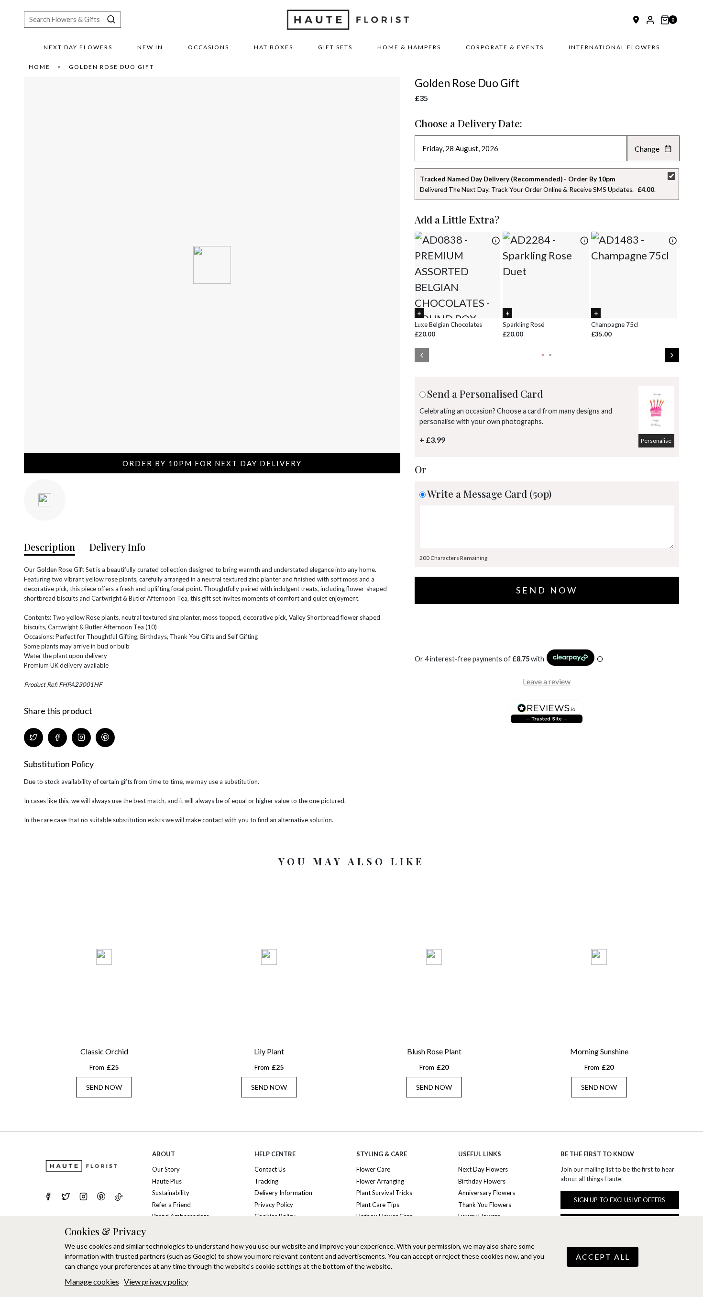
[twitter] (66, 1197)
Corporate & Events (505, 47)
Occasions (208, 47)
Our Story (166, 1169)
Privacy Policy (273, 1204)
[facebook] (48, 1197)
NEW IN (150, 47)
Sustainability (170, 1192)
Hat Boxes (273, 47)
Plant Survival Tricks (384, 1192)
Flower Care (373, 1169)
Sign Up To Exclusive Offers (619, 1200)
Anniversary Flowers (486, 1192)
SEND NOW (104, 1087)
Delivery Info (117, 546)
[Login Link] (650, 19)
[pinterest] (101, 1197)
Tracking (266, 1181)
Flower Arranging (380, 1181)
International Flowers (614, 47)
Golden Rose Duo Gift (111, 66)
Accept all (603, 1256)
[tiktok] (118, 1197)
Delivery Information (283, 1192)
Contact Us (270, 1169)
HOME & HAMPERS (409, 47)
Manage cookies (92, 1281)
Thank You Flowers (484, 1204)
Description (49, 546)
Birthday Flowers (481, 1181)
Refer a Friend (171, 1204)
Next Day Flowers (78, 47)
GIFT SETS (335, 47)
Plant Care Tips (377, 1204)
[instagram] (83, 1197)
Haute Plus (167, 1181)
